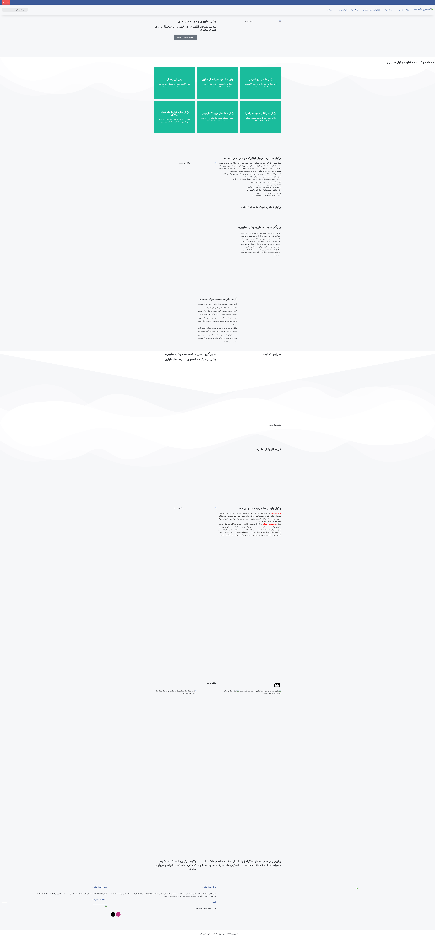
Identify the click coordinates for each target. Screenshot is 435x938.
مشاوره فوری (404, 10)
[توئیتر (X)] (113, 914)
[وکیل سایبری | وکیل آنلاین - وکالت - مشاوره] (423, 9)
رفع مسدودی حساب (270, 524)
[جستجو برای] (26, 10)
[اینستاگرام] (118, 914)
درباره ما (354, 10)
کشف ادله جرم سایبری (372, 10)
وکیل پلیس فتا (276, 513)
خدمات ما (389, 10)
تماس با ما (343, 10)
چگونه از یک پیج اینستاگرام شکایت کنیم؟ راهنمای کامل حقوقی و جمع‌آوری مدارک (175, 865)
